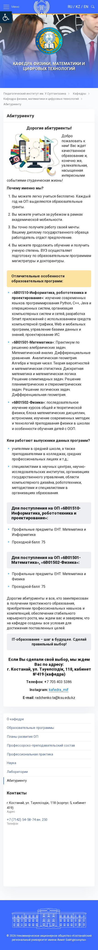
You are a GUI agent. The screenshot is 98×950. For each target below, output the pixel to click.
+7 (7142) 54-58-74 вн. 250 (27, 820)
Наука (11, 763)
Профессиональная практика (30, 754)
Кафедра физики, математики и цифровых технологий (41, 98)
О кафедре (15, 719)
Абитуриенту (12, 104)
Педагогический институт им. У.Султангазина (34, 93)
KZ (78, 7)
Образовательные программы (30, 728)
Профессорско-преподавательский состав (41, 745)
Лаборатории (17, 772)
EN (86, 7)
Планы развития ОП (22, 737)
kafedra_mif (58, 690)
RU (70, 7)
